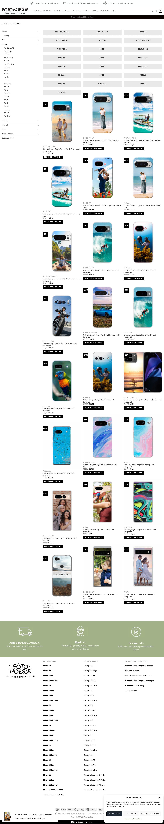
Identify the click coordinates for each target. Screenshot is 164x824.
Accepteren (114, 813)
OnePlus (76, 11)
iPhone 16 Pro (48, 695)
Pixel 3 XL (7, 116)
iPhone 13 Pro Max (50, 755)
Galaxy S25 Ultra (90, 686)
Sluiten (90, 822)
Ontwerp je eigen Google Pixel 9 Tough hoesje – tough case (142, 206)
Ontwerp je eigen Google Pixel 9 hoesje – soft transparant (98, 401)
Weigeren (131, 813)
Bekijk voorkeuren (150, 813)
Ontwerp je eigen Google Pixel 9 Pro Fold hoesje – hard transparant (143, 401)
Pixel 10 (6, 54)
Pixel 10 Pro (8, 51)
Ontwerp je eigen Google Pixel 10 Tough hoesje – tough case (62, 215)
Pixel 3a (6, 113)
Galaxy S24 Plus (90, 695)
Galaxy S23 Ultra (90, 715)
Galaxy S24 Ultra (90, 700)
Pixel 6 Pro (7, 93)
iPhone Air (47, 671)
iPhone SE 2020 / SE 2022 (53, 790)
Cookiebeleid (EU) (99, 814)
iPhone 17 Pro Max (50, 681)
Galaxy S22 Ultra (90, 730)
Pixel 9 (6, 71)
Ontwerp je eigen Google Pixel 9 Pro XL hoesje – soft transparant (101, 336)
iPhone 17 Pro (48, 675)
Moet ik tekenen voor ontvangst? (138, 675)
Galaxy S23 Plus (90, 710)
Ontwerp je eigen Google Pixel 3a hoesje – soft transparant (59, 604)
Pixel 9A (6, 61)
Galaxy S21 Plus (90, 745)
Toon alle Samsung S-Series (94, 775)
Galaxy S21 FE (89, 740)
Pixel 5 (6, 103)
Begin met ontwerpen (93, 148)
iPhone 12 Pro (48, 765)
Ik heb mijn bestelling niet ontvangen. (140, 681)
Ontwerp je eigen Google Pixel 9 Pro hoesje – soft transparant (60, 345)
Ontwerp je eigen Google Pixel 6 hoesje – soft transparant (139, 596)
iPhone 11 (47, 775)
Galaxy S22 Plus (90, 725)
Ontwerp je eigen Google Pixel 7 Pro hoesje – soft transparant (60, 539)
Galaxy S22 (88, 720)
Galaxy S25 (88, 666)
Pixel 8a (6, 77)
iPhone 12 (47, 760)
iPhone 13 (47, 745)
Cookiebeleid (128, 818)
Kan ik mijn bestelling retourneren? (139, 666)
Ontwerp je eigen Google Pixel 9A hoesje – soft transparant (140, 271)
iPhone (36, 11)
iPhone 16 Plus (49, 690)
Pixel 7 (6, 90)
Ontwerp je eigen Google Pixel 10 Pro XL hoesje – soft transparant (61, 280)
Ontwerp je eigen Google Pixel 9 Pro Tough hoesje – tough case (101, 141)
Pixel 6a (6, 96)
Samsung (47, 11)
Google (66, 11)
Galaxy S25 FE (89, 675)
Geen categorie (7, 138)
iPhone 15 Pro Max (50, 720)
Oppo (94, 11)
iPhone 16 (47, 686)
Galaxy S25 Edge (90, 671)
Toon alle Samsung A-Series (95, 780)
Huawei (86, 11)
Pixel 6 (6, 100)
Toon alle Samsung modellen (95, 790)
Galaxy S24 (88, 690)
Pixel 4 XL (7, 109)
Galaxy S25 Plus (90, 681)
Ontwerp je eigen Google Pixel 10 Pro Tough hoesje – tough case (142, 141)
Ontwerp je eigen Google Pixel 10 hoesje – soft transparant (140, 336)
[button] (159, 797)
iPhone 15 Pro (48, 715)
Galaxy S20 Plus (90, 765)
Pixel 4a (6, 106)
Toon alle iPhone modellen (53, 795)
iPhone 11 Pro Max (50, 785)
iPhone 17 (47, 666)
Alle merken (7, 23)
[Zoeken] (152, 11)
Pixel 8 (6, 80)
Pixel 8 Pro (7, 74)
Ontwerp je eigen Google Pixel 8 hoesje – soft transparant (139, 466)
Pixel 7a (6, 87)
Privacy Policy (137, 818)
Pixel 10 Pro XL (9, 48)
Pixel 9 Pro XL (8, 58)
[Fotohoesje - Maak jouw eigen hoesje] (15, 10)
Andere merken (107, 11)
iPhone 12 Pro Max (50, 770)
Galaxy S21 (88, 735)
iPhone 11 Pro (48, 780)
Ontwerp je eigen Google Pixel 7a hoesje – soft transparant (59, 474)
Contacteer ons (131, 690)
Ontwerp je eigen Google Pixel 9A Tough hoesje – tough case (102, 206)
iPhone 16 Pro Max (50, 700)
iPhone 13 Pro (48, 750)
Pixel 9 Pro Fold (9, 64)
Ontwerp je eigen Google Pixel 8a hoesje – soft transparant (59, 410)
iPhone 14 (47, 725)
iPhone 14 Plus (49, 730)
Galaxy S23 (88, 705)
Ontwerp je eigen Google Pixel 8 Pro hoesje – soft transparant (100, 466)
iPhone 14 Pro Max (50, 740)
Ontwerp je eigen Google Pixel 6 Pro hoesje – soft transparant (100, 596)
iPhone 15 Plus (49, 710)
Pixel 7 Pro (7, 83)
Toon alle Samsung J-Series (94, 785)
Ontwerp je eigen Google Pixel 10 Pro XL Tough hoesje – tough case (61, 150)
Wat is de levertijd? (132, 671)
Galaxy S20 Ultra (90, 770)
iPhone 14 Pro (48, 735)
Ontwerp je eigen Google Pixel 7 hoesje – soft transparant (98, 531)
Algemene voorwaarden (81, 814)
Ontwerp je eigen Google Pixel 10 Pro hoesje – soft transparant (100, 271)
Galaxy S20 (88, 755)
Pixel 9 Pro (7, 67)
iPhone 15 (47, 705)
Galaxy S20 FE (89, 760)
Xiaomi (57, 11)
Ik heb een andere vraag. (134, 686)
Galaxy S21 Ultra (90, 750)
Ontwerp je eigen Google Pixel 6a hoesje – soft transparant (140, 531)
